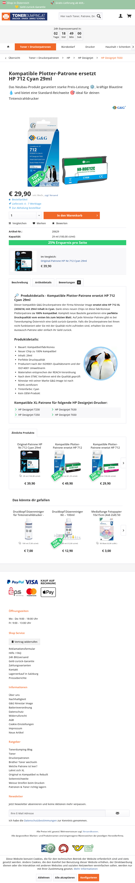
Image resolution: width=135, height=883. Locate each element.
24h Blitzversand (18, 657)
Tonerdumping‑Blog (20, 749)
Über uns (14, 695)
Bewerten (62, 223)
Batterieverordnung (20, 707)
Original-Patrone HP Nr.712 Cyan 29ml (64, 261)
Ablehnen (44, 877)
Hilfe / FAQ (15, 653)
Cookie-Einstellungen (21, 724)
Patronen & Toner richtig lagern (27, 787)
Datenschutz (16, 711)
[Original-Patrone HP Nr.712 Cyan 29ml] (29, 461)
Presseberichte (18, 678)
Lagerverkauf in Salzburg (23, 673)
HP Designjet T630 (65, 409)
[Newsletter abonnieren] (117, 813)
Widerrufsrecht (18, 715)
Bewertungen (69, 282)
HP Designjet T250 (29, 414)
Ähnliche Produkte (23, 432)
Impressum (15, 728)
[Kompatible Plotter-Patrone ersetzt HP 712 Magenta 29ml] (105, 461)
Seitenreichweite (18, 778)
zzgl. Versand (51, 195)
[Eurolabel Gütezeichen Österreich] (48, 848)
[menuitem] (72, 16)
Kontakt (13, 669)
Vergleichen (19, 223)
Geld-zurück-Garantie (21, 661)
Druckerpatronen (19, 758)
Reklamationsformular (22, 648)
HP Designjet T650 (65, 414)
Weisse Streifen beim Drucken (26, 783)
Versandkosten (90, 831)
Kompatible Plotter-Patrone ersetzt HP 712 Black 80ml (67, 446)
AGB (11, 720)
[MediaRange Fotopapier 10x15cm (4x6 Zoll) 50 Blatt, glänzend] (106, 529)
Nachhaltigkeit (17, 699)
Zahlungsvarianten (20, 665)
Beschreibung (20, 282)
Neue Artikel (16, 732)
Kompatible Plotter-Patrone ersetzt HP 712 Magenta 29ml (105, 446)
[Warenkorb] (129, 16)
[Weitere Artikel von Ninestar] (118, 107)
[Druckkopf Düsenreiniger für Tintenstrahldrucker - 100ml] (28, 529)
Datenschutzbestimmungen (40, 820)
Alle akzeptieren (65, 877)
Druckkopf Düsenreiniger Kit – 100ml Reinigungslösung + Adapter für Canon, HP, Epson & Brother (67, 513)
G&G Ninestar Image (21, 703)
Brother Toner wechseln (23, 762)
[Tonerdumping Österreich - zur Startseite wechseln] (24, 18)
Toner (12, 753)
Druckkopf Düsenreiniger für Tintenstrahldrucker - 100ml (28, 513)
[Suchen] (98, 16)
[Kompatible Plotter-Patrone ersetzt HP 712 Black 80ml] (67, 461)
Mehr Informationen (86, 868)
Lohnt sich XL (16, 770)
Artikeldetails (43, 282)
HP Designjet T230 (29, 409)
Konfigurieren (88, 877)
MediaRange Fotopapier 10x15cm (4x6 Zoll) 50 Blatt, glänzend (106, 513)
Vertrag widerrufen (25, 641)
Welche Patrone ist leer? (23, 766)
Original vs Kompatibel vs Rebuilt (28, 774)
